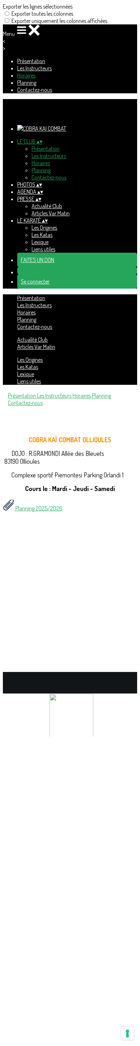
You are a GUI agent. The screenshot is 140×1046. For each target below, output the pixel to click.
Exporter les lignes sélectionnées (38, 6)
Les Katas (42, 234)
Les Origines (44, 227)
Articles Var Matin (51, 213)
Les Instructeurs (34, 68)
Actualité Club (47, 206)
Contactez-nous (34, 89)
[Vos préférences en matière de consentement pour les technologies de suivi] (127, 1033)
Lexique (40, 242)
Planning (26, 82)
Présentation (31, 61)
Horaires (26, 75)
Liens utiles (43, 249)
